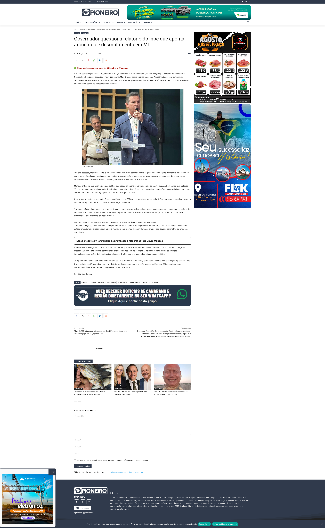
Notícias (82, 29)
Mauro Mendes (135, 282)
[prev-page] (75, 400)
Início (76, 29)
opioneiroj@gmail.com (83, 513)
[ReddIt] (105, 60)
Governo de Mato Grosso (107, 282)
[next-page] (79, 400)
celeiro (93, 282)
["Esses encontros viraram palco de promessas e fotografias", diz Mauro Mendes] (132, 240)
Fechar (52, 472)
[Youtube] (88, 501)
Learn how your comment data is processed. (125, 472)
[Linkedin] (100, 60)
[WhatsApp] (94, 60)
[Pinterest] (88, 60)
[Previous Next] (27, 499)
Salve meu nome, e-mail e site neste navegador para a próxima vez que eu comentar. (112, 460)
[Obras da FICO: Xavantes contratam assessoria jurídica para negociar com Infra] (172, 377)
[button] (248, 22)
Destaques (91, 29)
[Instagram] (82, 501)
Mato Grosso (122, 282)
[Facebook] (76, 60)
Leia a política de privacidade (225, 524)
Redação (80, 54)
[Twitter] (82, 60)
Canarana (85, 282)
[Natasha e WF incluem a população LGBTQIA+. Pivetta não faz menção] (132, 377)
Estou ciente (204, 524)
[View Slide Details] (189, 12)
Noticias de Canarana (150, 282)
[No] (322, 524)
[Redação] (84, 348)
